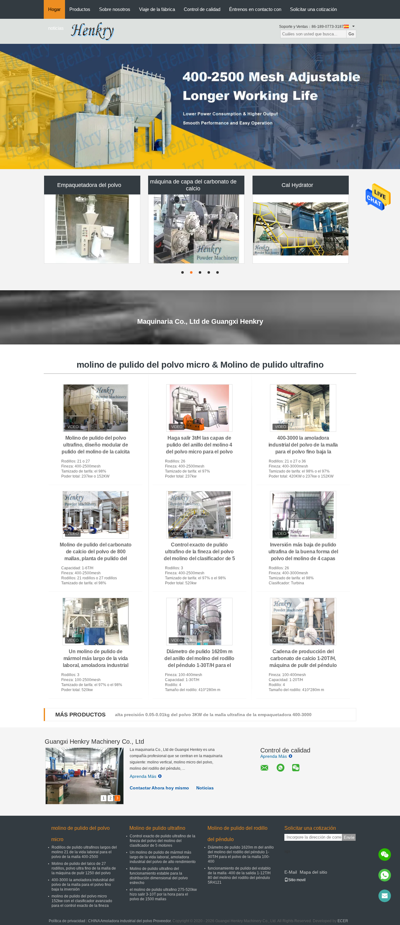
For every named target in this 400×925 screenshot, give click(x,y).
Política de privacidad (67, 921)
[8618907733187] (385, 875)
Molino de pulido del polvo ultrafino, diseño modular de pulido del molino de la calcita (96, 444)
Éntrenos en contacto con (255, 9)
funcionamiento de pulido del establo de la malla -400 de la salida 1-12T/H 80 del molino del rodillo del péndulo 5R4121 (239, 875)
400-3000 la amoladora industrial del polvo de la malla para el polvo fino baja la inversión (83, 884)
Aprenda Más (143, 776)
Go (351, 34)
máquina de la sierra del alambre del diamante (297, 230)
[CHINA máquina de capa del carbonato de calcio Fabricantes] (196, 185)
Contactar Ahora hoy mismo (159, 787)
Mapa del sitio (313, 872)
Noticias (205, 787)
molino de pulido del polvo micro (80, 833)
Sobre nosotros (114, 9)
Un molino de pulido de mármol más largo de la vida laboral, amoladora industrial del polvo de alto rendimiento (163, 857)
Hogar (54, 9)
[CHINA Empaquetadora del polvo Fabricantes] (92, 185)
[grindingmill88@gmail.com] (385, 896)
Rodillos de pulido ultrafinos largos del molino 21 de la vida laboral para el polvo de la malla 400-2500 (84, 852)
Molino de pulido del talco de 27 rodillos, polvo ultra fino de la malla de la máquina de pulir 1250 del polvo (84, 868)
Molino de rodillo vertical (89, 230)
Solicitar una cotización (313, 9)
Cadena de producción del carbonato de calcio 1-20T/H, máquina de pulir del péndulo (303, 658)
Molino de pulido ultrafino (157, 828)
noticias (56, 28)
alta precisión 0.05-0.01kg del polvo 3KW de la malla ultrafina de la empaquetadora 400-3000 (213, 714)
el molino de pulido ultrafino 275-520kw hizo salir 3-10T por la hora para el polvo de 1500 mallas (163, 894)
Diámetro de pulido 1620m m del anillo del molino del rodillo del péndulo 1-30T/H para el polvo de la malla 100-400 (241, 854)
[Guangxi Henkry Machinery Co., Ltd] (95, 31)
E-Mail (290, 872)
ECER (343, 921)
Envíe (349, 837)
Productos (79, 9)
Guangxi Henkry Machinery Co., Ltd (94, 741)
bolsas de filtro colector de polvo (193, 230)
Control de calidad (202, 9)
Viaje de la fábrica (157, 9)
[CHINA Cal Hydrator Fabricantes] (301, 185)
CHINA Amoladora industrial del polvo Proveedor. (130, 921)
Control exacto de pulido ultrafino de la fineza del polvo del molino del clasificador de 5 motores (162, 841)
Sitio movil (297, 880)
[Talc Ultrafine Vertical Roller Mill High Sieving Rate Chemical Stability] (200, 106)
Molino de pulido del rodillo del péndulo (238, 833)
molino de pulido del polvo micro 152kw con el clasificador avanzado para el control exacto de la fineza (82, 901)
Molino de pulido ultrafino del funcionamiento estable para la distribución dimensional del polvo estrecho (159, 875)
